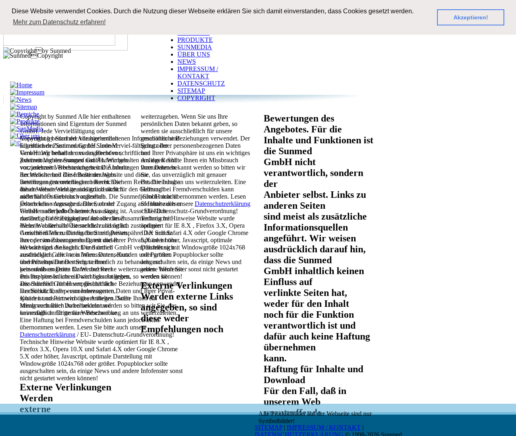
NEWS (186, 61)
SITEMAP (268, 427)
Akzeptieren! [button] (471, 17)
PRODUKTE (195, 39)
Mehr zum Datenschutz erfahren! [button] (59, 22)
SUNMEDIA (194, 47)
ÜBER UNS (193, 54)
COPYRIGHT (196, 97)
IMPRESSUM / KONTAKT (324, 427)
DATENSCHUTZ (201, 83)
